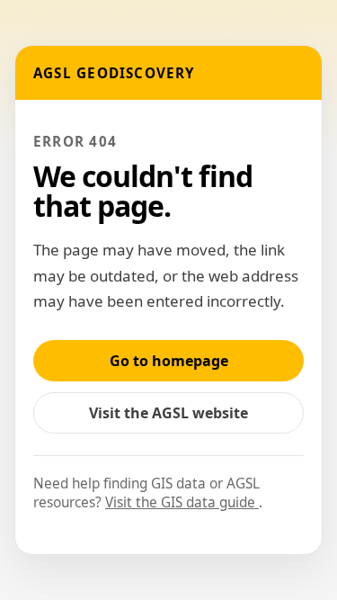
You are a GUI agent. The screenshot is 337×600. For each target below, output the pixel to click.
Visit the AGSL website (178, 418)
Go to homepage (169, 361)
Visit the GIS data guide (182, 502)
